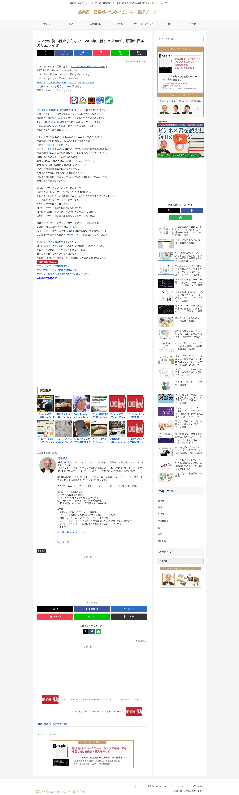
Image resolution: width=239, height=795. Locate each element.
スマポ (72, 82)
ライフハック (164, 514)
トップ (140, 786)
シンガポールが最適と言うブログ (88, 66)
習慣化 (161, 500)
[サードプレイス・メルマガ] (180, 105)
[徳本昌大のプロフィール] (180, 577)
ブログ (42, 551)
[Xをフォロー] (59, 541)
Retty (64, 82)
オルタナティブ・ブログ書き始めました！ (58, 270)
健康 (160, 534)
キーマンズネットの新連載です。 (53, 266)
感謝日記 (162, 541)
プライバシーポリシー (179, 786)
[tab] (44, 724)
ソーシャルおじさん (47, 274)
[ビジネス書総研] (180, 139)
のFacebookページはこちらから (73, 274)
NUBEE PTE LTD (74, 235)
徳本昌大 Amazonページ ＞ (70, 532)
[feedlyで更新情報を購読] (68, 541)
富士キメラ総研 (55, 145)
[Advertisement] (92, 578)
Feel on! (41, 82)
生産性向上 (163, 521)
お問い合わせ (198, 786)
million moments (86, 82)
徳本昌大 (63, 458)
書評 (160, 507)
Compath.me (53, 82)
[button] (138, 53)
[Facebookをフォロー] (63, 541)
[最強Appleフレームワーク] (92, 754)
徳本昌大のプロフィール (156, 786)
